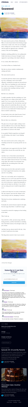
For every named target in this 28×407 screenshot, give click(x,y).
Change (3, 331)
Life (9, 6)
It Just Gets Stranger (9, 13)
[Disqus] (14, 304)
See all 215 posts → (6, 342)
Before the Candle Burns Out (8, 326)
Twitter (19, 402)
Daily (12, 2)
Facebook (15, 402)
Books (16, 2)
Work (6, 6)
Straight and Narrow (6, 337)
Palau (2, 6)
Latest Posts (9, 402)
